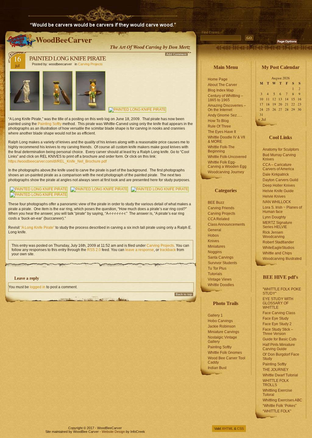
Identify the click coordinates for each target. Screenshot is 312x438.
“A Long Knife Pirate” (37, 227)
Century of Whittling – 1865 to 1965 (225, 98)
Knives (213, 241)
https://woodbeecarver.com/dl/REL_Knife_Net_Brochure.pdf (57, 161)
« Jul (262, 119)
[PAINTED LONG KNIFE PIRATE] (57, 109)
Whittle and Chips (277, 253)
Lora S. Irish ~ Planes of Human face (282, 209)
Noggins (215, 252)
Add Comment (176, 54)
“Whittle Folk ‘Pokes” (279, 406)
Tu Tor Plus (217, 268)
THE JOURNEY (276, 370)
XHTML (227, 428)
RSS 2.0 (94, 250)
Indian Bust (217, 368)
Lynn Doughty (274, 217)
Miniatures (216, 246)
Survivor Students (222, 263)
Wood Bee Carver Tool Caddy (226, 360)
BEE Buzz (216, 202)
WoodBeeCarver (64, 39)
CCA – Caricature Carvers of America (278, 167)
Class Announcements (226, 224)
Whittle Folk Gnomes (225, 352)
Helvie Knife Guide (278, 191)
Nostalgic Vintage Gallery (222, 339)
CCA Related (218, 219)
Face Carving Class (279, 313)
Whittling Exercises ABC (282, 400)
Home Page (218, 79)
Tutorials (215, 274)
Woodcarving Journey (226, 172)
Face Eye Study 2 (277, 324)
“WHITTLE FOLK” (277, 411)
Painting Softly (50, 124)
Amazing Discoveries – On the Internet (227, 107)
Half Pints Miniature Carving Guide (279, 347)
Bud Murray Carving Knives (279, 157)
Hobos (213, 235)
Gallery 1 (215, 315)
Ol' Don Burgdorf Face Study (281, 356)
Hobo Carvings (220, 321)
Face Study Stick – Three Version (278, 331)
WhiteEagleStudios (278, 248)
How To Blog (218, 121)
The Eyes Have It (222, 132)
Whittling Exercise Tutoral (277, 392)
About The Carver (222, 85)
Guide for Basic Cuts (279, 339)
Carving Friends (221, 208)
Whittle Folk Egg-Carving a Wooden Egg (227, 164)
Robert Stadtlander (278, 242)
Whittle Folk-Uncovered (227, 157)
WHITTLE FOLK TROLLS (276, 383)
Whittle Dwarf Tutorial (280, 375)
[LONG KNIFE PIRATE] (24, 109)
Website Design (113, 431)
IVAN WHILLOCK (277, 202)
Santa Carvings (220, 257)
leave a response (139, 250)
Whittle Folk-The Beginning (221, 149)
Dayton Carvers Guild (280, 180)
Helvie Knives (274, 196)
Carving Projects (90, 64)
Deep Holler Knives (279, 185)
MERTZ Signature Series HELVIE (277, 225)
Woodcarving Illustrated (282, 259)
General (214, 230)
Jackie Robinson (222, 326)
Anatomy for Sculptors (281, 149)
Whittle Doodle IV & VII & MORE (226, 139)
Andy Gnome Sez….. (225, 115)
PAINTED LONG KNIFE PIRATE (67, 58)
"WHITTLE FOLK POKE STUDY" (282, 291)
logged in (37, 287)
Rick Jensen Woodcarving (274, 234)
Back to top (184, 294)
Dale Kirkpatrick (276, 174)
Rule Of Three (219, 126)
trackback (168, 250)
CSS (240, 428)
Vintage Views (220, 279)
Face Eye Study (276, 318)
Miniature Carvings (223, 332)
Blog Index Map (221, 90)
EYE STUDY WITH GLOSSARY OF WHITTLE (278, 303)
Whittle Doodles (221, 285)
